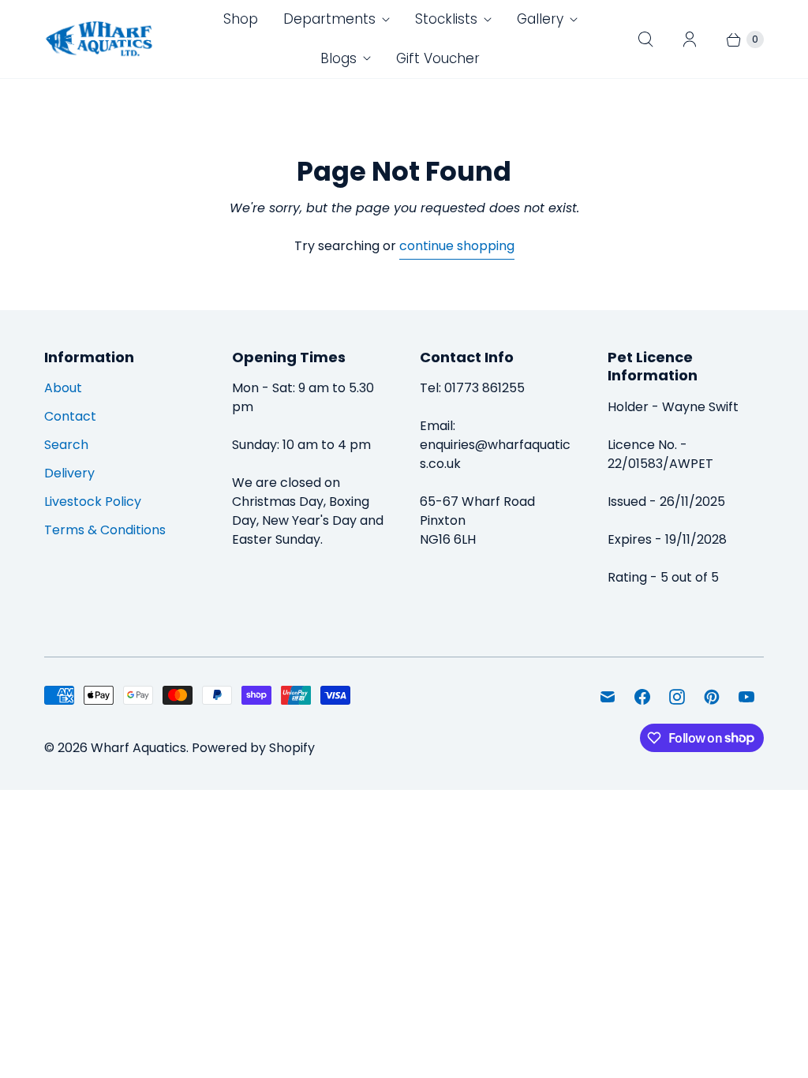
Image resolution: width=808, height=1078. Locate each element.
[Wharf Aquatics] (99, 39)
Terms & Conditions (105, 530)
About (63, 388)
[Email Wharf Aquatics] (607, 697)
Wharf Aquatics (138, 748)
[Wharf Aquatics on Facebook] (642, 697)
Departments (329, 18)
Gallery (540, 18)
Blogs (338, 58)
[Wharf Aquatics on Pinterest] (711, 697)
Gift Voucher (438, 58)
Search (66, 445)
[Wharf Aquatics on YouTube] (746, 697)
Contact (70, 416)
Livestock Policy (92, 501)
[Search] (645, 39)
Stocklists (446, 18)
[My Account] (690, 39)
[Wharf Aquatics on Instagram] (677, 697)
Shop (240, 18)
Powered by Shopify (253, 748)
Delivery (69, 473)
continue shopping (456, 246)
